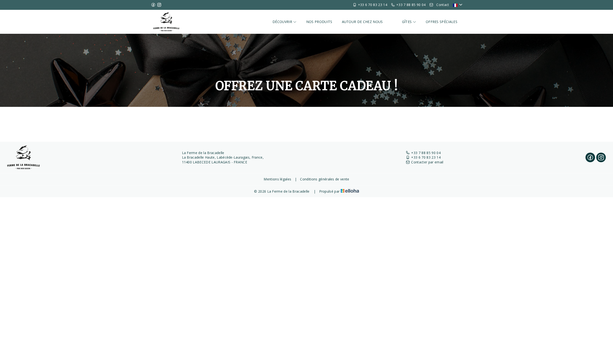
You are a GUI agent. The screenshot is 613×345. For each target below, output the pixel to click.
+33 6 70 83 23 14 (425, 157)
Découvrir (282, 21)
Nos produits (319, 21)
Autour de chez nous (362, 21)
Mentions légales (277, 179)
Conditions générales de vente (324, 179)
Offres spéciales (441, 21)
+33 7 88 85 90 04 (425, 152)
